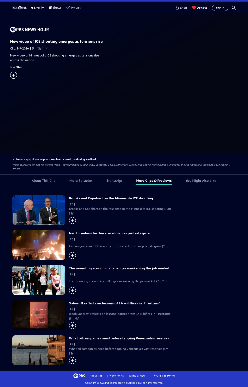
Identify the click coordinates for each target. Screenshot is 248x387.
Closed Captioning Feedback (79, 159)
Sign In (220, 7)
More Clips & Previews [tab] (154, 181)
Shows (57, 7)
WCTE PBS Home (164, 375)
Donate (202, 7)
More (16, 168)
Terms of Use (137, 375)
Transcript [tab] (114, 181)
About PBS (96, 375)
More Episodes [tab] (81, 181)
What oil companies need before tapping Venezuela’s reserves (119, 338)
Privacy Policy (115, 375)
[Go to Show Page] (129, 29)
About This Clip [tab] (43, 181)
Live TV (39, 7)
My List (76, 7)
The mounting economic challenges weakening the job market (119, 268)
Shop (183, 7)
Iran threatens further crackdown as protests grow (109, 233)
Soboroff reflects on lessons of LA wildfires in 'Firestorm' (114, 303)
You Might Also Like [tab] (201, 181)
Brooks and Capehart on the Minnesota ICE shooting (111, 198)
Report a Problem (50, 159)
